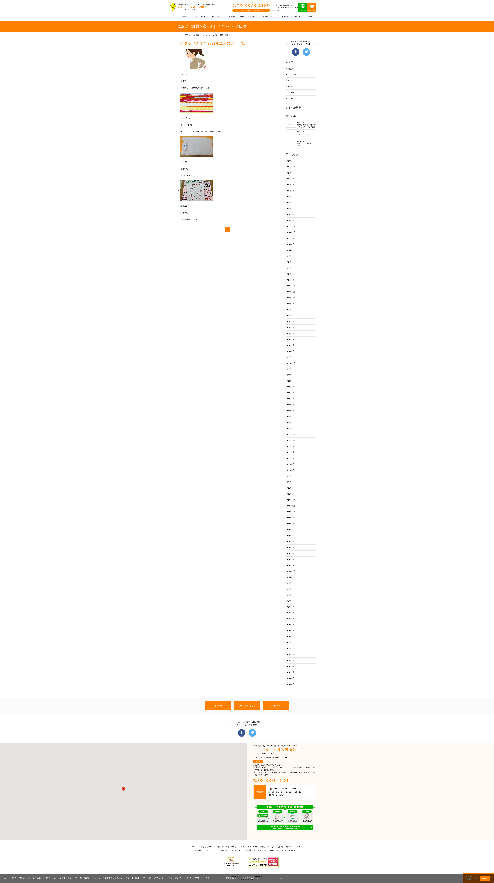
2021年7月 (290, 458)
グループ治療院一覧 (270, 850)
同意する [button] (485, 878)
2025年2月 (290, 214)
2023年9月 (290, 304)
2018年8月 (290, 666)
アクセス (310, 16)
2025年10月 (290, 167)
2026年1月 (290, 161)
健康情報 (289, 69)
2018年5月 (290, 684)
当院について (216, 16)
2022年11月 (290, 363)
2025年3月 (290, 209)
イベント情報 (291, 75)
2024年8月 (290, 244)
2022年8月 (290, 381)
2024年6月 (290, 250)
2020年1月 (290, 565)
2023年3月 (290, 339)
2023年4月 (290, 333)
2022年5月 (290, 399)
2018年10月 (290, 654)
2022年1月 (290, 422)
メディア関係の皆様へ (290, 850)
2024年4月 (290, 262)
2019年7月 (290, 601)
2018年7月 (290, 672)
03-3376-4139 (253, 5)
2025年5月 (290, 197)
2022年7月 (290, 387)
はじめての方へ (199, 16)
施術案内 (218, 706)
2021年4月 (290, 476)
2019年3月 (290, 625)
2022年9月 (290, 375)
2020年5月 (290, 541)
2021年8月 (290, 452)
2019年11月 (290, 577)
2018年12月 (290, 642)
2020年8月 (290, 524)
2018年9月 (290, 660)
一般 (287, 80)
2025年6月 (290, 191)
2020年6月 (290, 536)
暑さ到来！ (290, 86)
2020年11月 (290, 506)
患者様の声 (267, 16)
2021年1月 (290, 494)
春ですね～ (290, 92)
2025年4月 (290, 202)
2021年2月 (290, 488)
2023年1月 (290, 351)
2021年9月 (290, 446)
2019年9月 (290, 589)
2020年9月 (290, 518)
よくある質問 (283, 16)
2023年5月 (290, 327)
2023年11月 (290, 292)
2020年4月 (290, 547)
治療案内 (231, 16)
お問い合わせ (225, 850)
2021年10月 (290, 440)
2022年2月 (290, 417)
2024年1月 (290, 280)
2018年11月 (290, 649)
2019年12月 (290, 571)
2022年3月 (290, 411)
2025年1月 (290, 220)
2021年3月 (290, 482)
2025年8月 (290, 179)
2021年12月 (290, 429)
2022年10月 (290, 369)
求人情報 (238, 850)
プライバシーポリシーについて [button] (272, 878)
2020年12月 (290, 500)
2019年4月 (290, 619)
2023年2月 (290, 345)
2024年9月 (290, 238)
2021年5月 (290, 470)
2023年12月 (290, 286)
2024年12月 (290, 226)
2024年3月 (290, 268)
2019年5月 (290, 613)
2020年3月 (290, 553)
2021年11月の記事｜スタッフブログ (198, 35)
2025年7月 (290, 185)
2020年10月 (290, 512)
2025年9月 (290, 173)
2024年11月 (290, 232)
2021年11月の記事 (222, 35)
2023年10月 (290, 298)
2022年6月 (290, 393)
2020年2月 (290, 559)
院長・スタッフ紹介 (248, 16)
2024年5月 (290, 256)
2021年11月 (290, 434)
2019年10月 (290, 583)
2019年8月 (290, 595)
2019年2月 (290, 631)
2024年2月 (290, 274)
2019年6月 (290, 607)
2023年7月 (290, 316)
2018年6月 (290, 678)
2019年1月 (290, 637)
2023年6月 (290, 321)
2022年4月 (290, 405)
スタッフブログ (211, 850)
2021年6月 (290, 464)
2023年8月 (290, 310)
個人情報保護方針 (252, 850)
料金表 (297, 16)
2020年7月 (290, 530)
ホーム (184, 16)
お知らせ (198, 850)
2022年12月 (290, 357)
